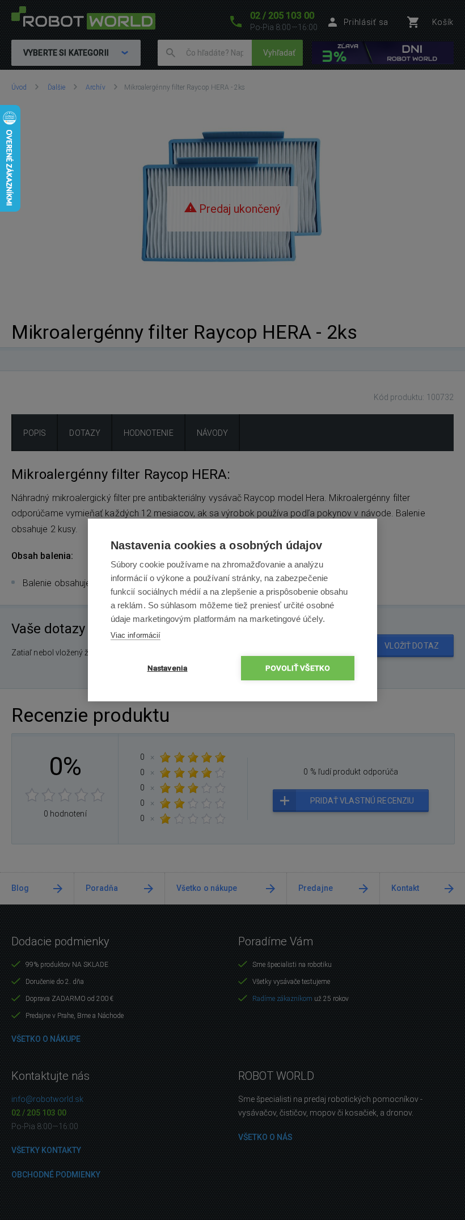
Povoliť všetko (298, 667)
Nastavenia (167, 667)
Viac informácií (135, 635)
